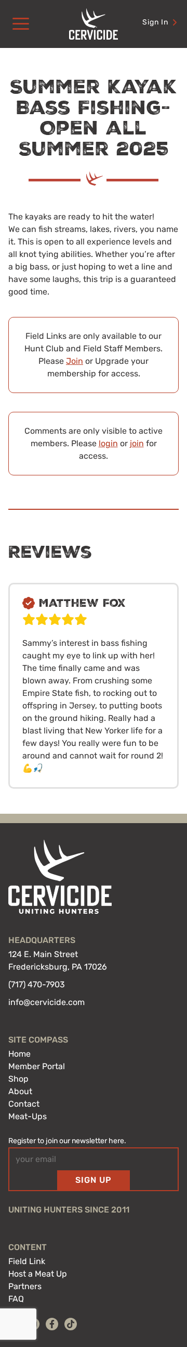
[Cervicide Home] (93, 24)
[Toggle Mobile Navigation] (20, 24)
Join (74, 361)
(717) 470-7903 (36, 984)
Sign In (155, 22)
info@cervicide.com (46, 1002)
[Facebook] (52, 1324)
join (137, 443)
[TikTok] (70, 1324)
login (108, 443)
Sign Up (93, 1180)
